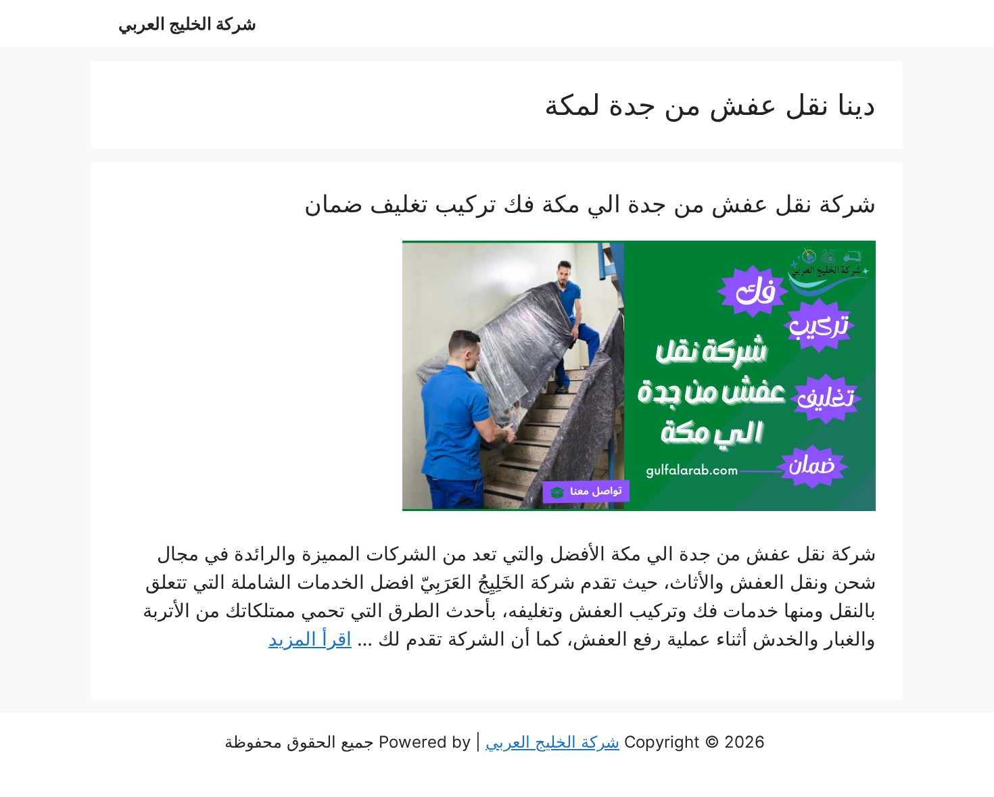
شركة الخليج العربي (187, 24)
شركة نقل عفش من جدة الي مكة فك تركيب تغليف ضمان (590, 203)
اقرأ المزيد (310, 638)
